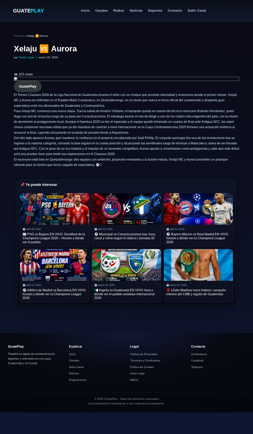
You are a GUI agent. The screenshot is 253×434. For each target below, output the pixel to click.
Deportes (155, 10)
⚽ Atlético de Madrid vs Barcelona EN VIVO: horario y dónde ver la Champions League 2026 (54, 294)
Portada (19, 35)
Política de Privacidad (143, 354)
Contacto (175, 10)
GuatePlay (27, 86)
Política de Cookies (142, 367)
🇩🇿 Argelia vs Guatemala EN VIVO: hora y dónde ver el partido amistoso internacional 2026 (124, 294)
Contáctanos (199, 354)
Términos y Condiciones (145, 360)
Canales (101, 10)
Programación (78, 379)
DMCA (134, 379)
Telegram (197, 367)
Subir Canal (197, 10)
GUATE (28, 10)
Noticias (136, 10)
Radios (118, 10)
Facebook (197, 360)
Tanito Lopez (27, 57)
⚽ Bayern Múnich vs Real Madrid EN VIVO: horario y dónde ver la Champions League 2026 (197, 238)
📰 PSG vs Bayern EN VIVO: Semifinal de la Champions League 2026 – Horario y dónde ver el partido (54, 238)
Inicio (85, 10)
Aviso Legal (137, 373)
